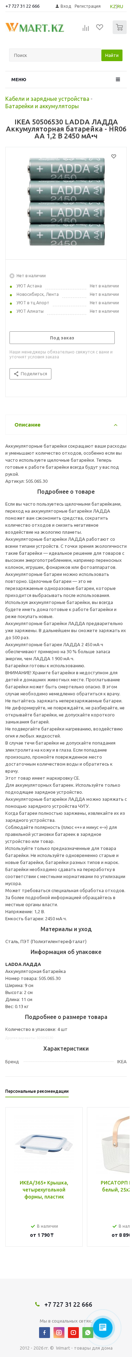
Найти (112, 55)
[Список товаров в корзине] (120, 32)
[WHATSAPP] (87, 1332)
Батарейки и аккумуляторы (42, 106)
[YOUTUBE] (73, 1332)
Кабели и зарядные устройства (47, 99)
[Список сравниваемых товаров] (85, 30)
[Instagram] (59, 1332)
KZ (113, 6)
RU (120, 6)
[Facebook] (44, 1332)
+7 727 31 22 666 (22, 6)
